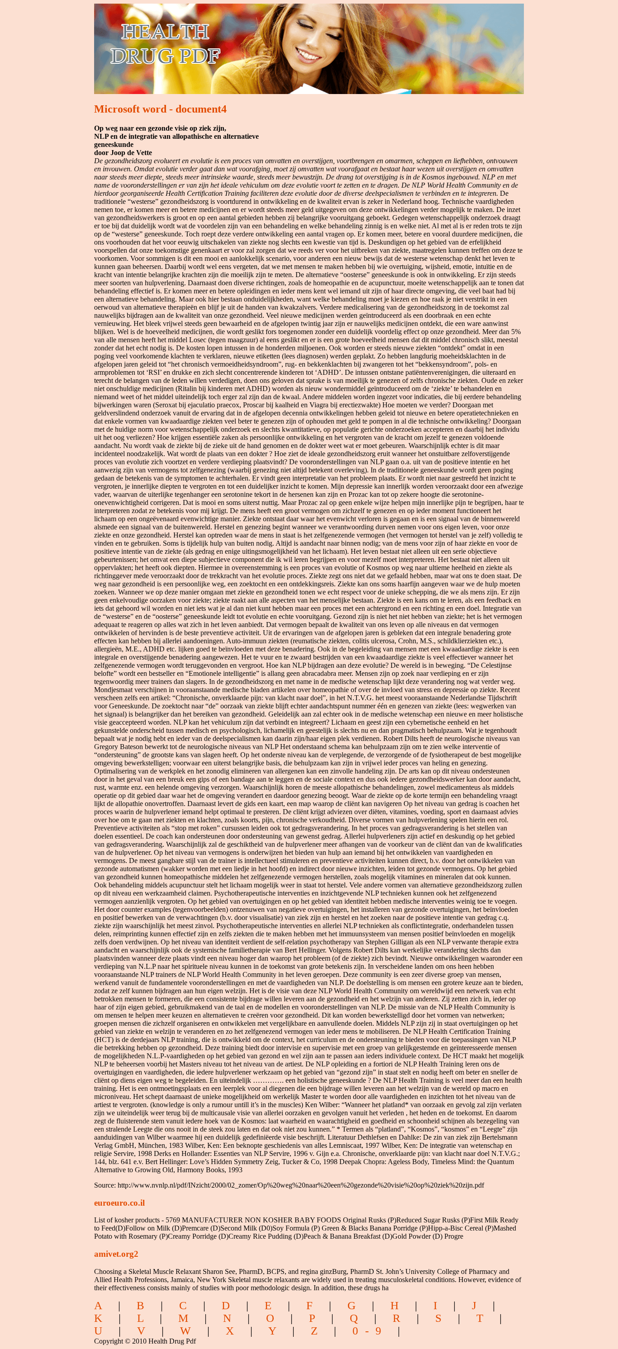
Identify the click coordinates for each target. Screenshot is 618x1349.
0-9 (370, 1331)
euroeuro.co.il (119, 1202)
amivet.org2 (116, 1254)
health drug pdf (217, 43)
